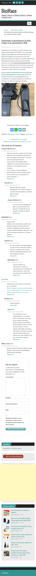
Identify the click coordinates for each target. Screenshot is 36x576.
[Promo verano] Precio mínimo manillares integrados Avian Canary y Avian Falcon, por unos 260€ (20, 553)
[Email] (14, 2)
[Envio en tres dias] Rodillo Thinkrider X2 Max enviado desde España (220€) (20, 519)
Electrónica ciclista (17, 30)
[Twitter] (19, 2)
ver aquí (10, 54)
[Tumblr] (17, 2)
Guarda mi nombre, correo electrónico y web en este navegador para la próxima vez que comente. (15, 421)
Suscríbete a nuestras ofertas (12, 448)
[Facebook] (22, 2)
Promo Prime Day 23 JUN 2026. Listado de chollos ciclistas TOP (21, 527)
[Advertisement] (18, 482)
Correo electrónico (11, 404)
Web (7, 410)
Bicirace (9, 47)
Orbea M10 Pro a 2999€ (18, 139)
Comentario (10, 377)
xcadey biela (29, 134)
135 (20, 523)
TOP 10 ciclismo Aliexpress (14, 456)
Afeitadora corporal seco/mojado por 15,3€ (18, 141)
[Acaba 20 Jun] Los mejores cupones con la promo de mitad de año (21, 535)
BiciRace (9, 10)
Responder (10, 179)
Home (6, 30)
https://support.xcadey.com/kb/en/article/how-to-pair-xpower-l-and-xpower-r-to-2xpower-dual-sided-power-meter (19, 290)
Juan (3, 279)
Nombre (8, 398)
